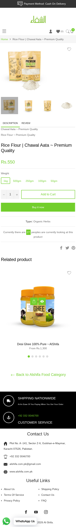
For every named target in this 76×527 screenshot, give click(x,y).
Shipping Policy (50, 489)
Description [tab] (10, 123)
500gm (17, 180)
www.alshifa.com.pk (21, 471)
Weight (5, 173)
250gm (30, 180)
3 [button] (36, 356)
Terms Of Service (14, 494)
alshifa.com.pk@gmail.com (25, 463)
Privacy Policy (12, 500)
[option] (38, 310)
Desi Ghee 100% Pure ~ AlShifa (38, 344)
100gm (42, 180)
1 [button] (29, 356)
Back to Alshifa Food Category (40, 375)
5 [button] (43, 356)
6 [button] (47, 356)
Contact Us (47, 494)
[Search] (67, 31)
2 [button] (32, 356)
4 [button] (40, 356)
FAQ (43, 500)
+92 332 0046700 (28, 415)
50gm (54, 180)
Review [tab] (26, 123)
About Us (9, 489)
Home (4, 39)
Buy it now (38, 207)
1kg (6, 180)
